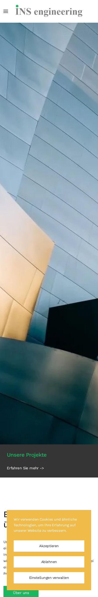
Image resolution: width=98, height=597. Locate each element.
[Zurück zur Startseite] (49, 11)
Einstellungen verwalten (49, 578)
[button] (5, 11)
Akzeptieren (49, 546)
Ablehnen (49, 562)
